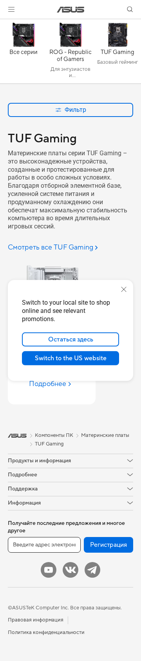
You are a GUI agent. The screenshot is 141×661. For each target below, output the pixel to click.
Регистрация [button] (108, 545)
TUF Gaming (49, 444)
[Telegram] (92, 570)
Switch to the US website (71, 358)
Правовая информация (35, 620)
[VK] (70, 570)
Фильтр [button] (75, 109)
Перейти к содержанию (4, 24)
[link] (71, 10)
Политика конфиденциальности (46, 632)
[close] (124, 289)
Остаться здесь (70, 339)
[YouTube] (48, 570)
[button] (11, 9)
